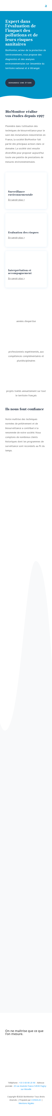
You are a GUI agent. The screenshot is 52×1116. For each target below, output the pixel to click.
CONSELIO (36, 1100)
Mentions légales (26, 1103)
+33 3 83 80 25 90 (27, 1082)
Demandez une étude (20, 83)
